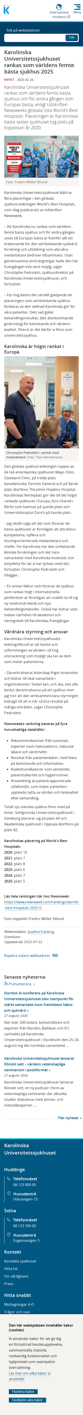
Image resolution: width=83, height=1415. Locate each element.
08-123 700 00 (24, 1225)
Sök (71, 37)
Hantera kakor (23, 1391)
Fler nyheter (68, 1117)
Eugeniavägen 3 (26, 1240)
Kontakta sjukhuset (20, 1261)
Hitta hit (11, 1268)
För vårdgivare (16, 1276)
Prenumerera (20, 984)
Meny (77, 12)
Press (9, 1283)
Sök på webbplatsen (23, 30)
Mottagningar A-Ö (19, 1304)
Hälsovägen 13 (25, 1199)
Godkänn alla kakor (27, 1400)
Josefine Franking (41, 931)
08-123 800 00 (24, 1184)
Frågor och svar (17, 1312)
